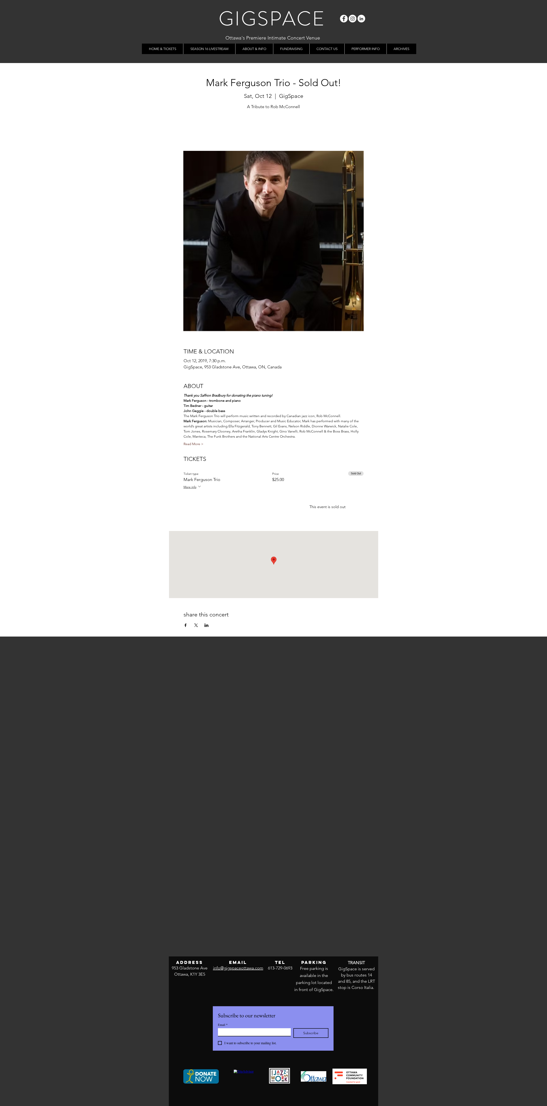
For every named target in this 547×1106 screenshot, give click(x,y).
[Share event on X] (196, 625)
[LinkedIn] (361, 18)
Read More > (193, 444)
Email (223, 1025)
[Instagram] (352, 18)
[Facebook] (344, 18)
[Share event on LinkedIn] (206, 625)
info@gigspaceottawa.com (238, 968)
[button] (254, 49)
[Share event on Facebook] (186, 625)
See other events (273, 131)
